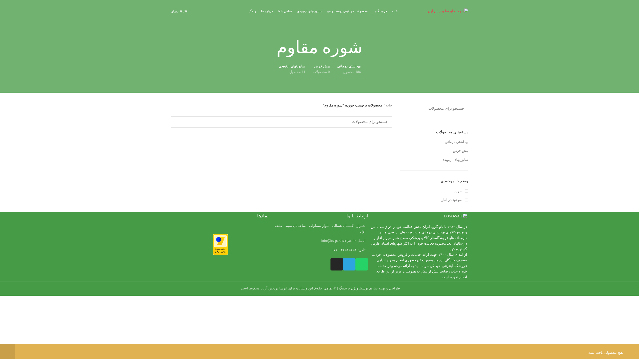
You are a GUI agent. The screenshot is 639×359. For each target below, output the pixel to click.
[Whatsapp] (361, 264)
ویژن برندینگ (348, 288)
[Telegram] (349, 264)
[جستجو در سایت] (406, 108)
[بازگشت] (368, 48)
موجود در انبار (452, 200)
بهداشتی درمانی (456, 142)
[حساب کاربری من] (208, 11)
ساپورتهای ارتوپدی (455, 160)
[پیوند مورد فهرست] (319, 241)
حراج (458, 191)
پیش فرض (460, 151)
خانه (389, 105)
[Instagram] (336, 264)
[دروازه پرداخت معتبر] (220, 244)
